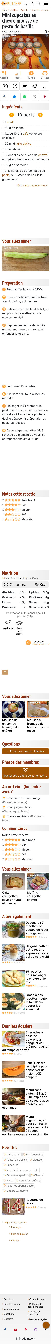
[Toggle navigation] (46, 3)
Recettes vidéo (12, 1304)
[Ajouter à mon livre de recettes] (44, 86)
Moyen (26, 509)
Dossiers (8, 1319)
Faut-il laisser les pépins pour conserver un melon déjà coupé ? (36, 1070)
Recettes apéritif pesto (20, 1185)
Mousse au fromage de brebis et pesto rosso (37, 725)
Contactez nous (37, 1299)
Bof (23, 514)
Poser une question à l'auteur (27, 751)
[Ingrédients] (5, 671)
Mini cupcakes (34, 1154)
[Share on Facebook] (4, 97)
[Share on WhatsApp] (24, 97)
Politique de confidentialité (35, 1305)
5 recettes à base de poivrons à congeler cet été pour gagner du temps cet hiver (25, 1041)
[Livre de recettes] (26, 3)
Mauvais (27, 519)
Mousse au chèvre (17, 1190)
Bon (24, 505)
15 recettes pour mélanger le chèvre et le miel (36, 977)
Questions (9, 1314)
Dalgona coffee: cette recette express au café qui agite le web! (37, 951)
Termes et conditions (34, 1313)
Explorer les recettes (15, 1222)
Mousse (37, 1159)
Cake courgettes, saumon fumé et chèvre (12, 898)
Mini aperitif (13, 1154)
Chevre (38, 1175)
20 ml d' (18, 143)
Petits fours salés (16, 1159)
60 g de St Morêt (16, 165)
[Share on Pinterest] (45, 97)
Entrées (15, 1240)
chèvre (42, 155)
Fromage (16, 1227)
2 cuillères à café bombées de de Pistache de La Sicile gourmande (23, 175)
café (25, 133)
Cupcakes (12, 1164)
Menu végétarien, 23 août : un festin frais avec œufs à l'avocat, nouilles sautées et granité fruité (25, 1125)
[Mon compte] (32, 3)
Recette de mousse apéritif (22, 1170)
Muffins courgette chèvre (34, 896)
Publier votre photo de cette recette (25, 775)
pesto (6, 175)
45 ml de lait (13, 149)
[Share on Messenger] (14, 97)
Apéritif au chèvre (29, 1180)
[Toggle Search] (38, 3)
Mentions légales (38, 1319)
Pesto (9, 1180)
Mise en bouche (19, 1233)
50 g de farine (14, 128)
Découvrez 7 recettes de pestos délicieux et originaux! (37, 928)
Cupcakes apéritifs (17, 1175)
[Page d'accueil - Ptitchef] (3, 10)
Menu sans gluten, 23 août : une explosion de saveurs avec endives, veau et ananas (25, 1098)
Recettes (8, 1299)
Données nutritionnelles (34, 185)
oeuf (10, 122)
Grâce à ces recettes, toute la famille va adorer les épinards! (36, 1002)
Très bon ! (28, 500)
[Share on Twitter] (35, 97)
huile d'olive (23, 143)
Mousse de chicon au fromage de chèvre (10, 725)
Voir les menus (11, 1309)
